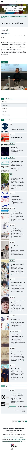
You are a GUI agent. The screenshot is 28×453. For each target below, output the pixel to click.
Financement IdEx (15, 196)
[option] (14, 127)
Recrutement (14, 128)
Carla (8, 42)
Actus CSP (4, 62)
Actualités (4, 18)
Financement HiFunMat (17, 161)
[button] (17, 2)
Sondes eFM (14, 147)
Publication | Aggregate (17, 229)
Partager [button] (15, 421)
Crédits (22, 437)
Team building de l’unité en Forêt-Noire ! (17, 179)
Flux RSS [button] (22, 421)
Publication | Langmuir (16, 212)
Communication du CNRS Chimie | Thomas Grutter (17, 335)
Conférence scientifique (17, 394)
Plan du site (7, 437)
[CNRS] (24, 11)
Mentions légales (15, 437)
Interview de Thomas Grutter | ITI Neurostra (16, 138)
